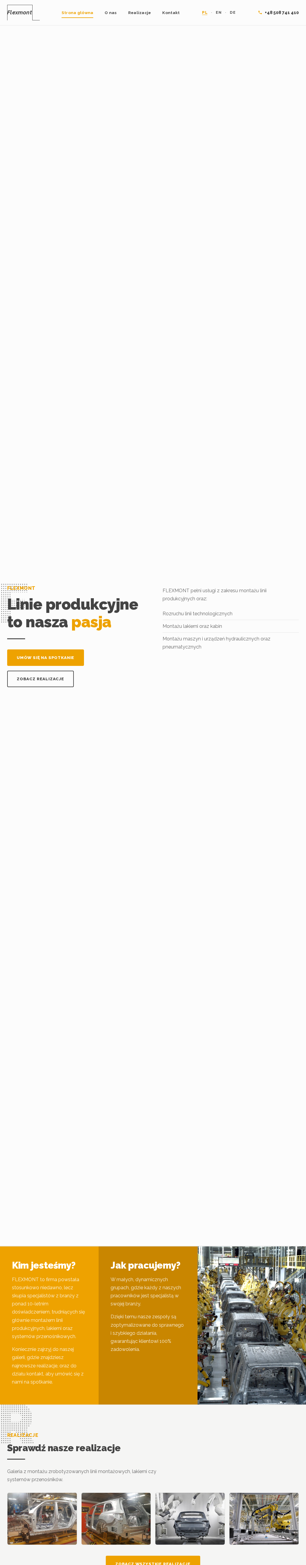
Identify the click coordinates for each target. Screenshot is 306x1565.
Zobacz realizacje (40, 678)
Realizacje (139, 12)
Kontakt (171, 12)
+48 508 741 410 (282, 12)
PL (204, 12)
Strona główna (78, 12)
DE (232, 12)
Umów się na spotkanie (45, 657)
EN (218, 12)
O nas (111, 12)
